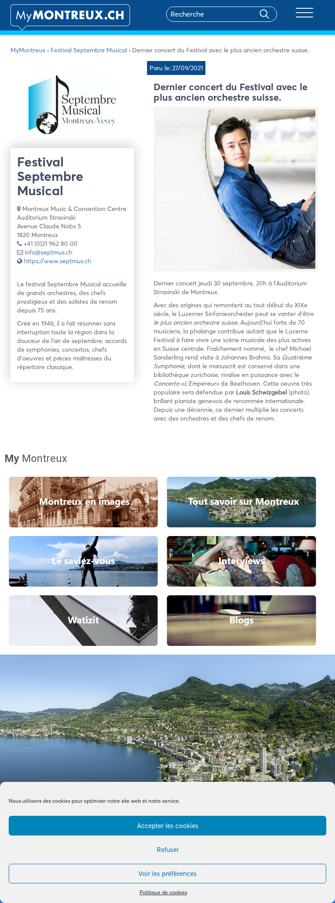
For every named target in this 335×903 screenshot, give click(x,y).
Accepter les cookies (167, 826)
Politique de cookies (163, 892)
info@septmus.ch (48, 252)
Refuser (168, 849)
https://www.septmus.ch (57, 261)
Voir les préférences (167, 873)
